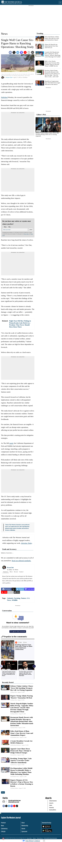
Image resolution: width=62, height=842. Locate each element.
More (11, 572)
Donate (23, 828)
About (23, 823)
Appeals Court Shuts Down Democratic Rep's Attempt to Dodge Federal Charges (20, 751)
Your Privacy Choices (32, 841)
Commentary (4, 828)
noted (11, 443)
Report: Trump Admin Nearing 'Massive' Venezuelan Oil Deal (21, 697)
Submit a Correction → (7, 553)
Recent (16, 572)
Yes (5, 227)
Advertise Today (26, 543)
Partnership (51, 807)
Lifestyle (3, 831)
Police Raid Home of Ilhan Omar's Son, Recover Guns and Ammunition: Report (52, 38)
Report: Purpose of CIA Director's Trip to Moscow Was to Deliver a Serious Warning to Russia (21, 783)
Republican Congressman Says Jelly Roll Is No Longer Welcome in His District (52, 83)
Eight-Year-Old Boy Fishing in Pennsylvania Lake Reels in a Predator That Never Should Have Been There (20, 324)
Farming (17, 598)
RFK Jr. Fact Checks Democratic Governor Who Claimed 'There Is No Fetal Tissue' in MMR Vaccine (52, 64)
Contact (21, 572)
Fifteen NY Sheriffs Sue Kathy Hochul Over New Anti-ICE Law (51, 46)
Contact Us (51, 803)
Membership (25, 825)
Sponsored (24, 831)
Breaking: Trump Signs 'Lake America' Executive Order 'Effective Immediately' (21, 760)
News (4, 33)
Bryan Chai (10, 567)
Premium (3, 823)
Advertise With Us (52, 810)
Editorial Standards (53, 800)
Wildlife (15, 600)
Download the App (46, 823)
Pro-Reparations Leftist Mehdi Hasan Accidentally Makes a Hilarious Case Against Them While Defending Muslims (21, 771)
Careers (50, 805)
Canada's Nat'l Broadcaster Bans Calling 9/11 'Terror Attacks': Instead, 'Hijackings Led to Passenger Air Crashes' (53, 54)
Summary (5, 572)
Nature (23, 598)
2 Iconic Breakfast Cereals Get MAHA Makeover (21, 742)
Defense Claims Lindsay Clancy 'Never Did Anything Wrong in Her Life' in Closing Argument (47, 134)
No (9, 227)
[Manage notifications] (3, 838)
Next (3, 792)
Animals (10, 598)
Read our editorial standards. (21, 561)
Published (4, 97)
